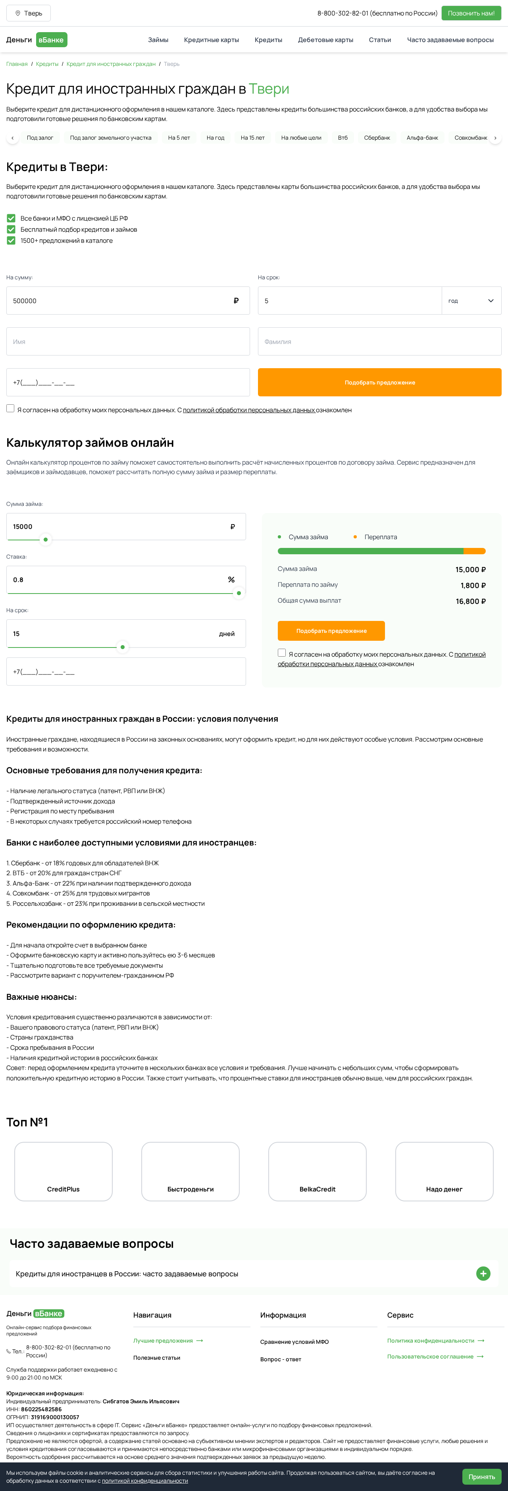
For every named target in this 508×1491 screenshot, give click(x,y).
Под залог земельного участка (111, 137)
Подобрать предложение (380, 382)
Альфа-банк (422, 137)
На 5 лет (179, 137)
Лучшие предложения (163, 1340)
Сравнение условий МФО (294, 1341)
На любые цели (301, 137)
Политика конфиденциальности (430, 1340)
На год (215, 137)
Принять (482, 1476)
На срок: (269, 277)
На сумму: (19, 277)
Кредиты (47, 63)
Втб (343, 137)
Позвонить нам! (471, 13)
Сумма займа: (24, 503)
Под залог (40, 137)
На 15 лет (253, 137)
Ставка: (16, 556)
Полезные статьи (156, 1357)
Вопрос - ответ (280, 1359)
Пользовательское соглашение (430, 1356)
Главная (17, 63)
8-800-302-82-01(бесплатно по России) (378, 13)
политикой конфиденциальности (145, 1480)
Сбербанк (377, 137)
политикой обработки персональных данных (249, 409)
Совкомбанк (471, 137)
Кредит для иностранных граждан (111, 63)
